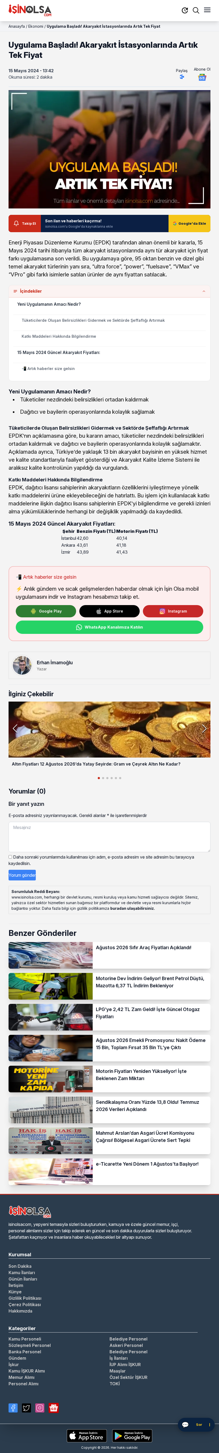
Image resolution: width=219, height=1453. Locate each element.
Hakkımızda (20, 1311)
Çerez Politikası (25, 1304)
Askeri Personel (126, 1345)
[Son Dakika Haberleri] (185, 10)
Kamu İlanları (22, 1272)
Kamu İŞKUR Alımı (27, 1371)
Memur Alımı (21, 1377)
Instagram (177, 611)
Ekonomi (35, 26)
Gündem (17, 1358)
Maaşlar (118, 1371)
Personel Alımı (23, 1383)
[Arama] (196, 10)
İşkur (14, 1364)
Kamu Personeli (25, 1339)
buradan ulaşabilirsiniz (132, 908)
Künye (15, 1291)
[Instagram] (39, 1407)
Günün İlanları (23, 1279)
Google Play (50, 611)
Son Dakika (20, 1266)
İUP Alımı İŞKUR (125, 1364)
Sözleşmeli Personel (30, 1345)
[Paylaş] (182, 77)
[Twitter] (26, 1407)
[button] (204, 728)
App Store (113, 611)
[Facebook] (13, 1407)
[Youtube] (54, 1408)
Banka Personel (25, 1351)
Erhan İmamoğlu (55, 662)
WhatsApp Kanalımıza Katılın (114, 627)
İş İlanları (119, 1358)
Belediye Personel (128, 1339)
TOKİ (115, 1383)
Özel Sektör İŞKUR (128, 1377)
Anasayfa (17, 26)
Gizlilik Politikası (25, 1298)
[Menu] (207, 10)
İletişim (16, 1285)
